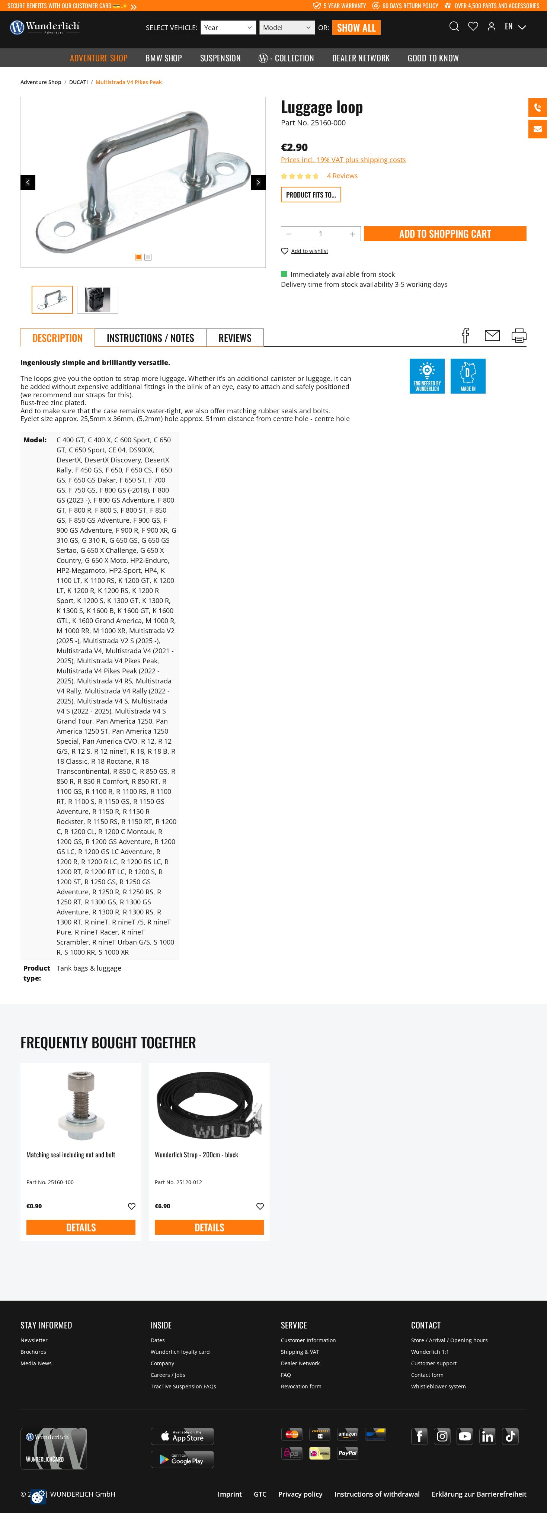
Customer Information (308, 1340)
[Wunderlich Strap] (209, 1106)
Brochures (33, 1351)
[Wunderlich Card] (53, 1448)
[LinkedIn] (487, 1436)
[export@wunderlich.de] (537, 129)
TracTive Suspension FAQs (183, 1386)
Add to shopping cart (445, 233)
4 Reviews (342, 175)
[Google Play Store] (182, 1459)
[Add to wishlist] (131, 1206)
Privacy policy (300, 1494)
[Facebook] (419, 1436)
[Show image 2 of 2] (147, 257)
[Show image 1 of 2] (138, 257)
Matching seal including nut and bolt (70, 1155)
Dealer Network (300, 1363)
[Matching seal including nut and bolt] (80, 1106)
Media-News (36, 1363)
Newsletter (34, 1340)
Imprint (230, 1494)
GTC (260, 1494)
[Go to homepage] (44, 26)
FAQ (286, 1374)
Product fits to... (311, 194)
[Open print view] (519, 335)
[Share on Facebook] (465, 335)
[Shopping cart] (535, 26)
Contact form (427, 1374)
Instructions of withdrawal (377, 1494)
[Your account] (491, 26)
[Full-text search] (454, 26)
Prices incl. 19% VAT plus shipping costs (343, 159)
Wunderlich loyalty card (180, 1351)
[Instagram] (442, 1436)
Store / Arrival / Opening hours (449, 1340)
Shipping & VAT (300, 1351)
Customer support (434, 1363)
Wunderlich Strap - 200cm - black (196, 1155)
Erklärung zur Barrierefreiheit (479, 1494)
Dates (158, 1340)
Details (81, 1227)
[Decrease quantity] (289, 233)
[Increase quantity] (353, 233)
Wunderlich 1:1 (430, 1351)
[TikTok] (510, 1436)
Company (162, 1363)
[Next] (258, 182)
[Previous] (27, 182)
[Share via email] (492, 335)
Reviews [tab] (235, 337)
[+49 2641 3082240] (537, 107)
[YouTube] (465, 1436)
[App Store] (182, 1436)
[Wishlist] (473, 26)
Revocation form (301, 1386)
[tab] (57, 337)
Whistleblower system (438, 1386)
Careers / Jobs (168, 1374)
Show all (356, 27)
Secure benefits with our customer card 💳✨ (67, 5)
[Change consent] (38, 1496)
